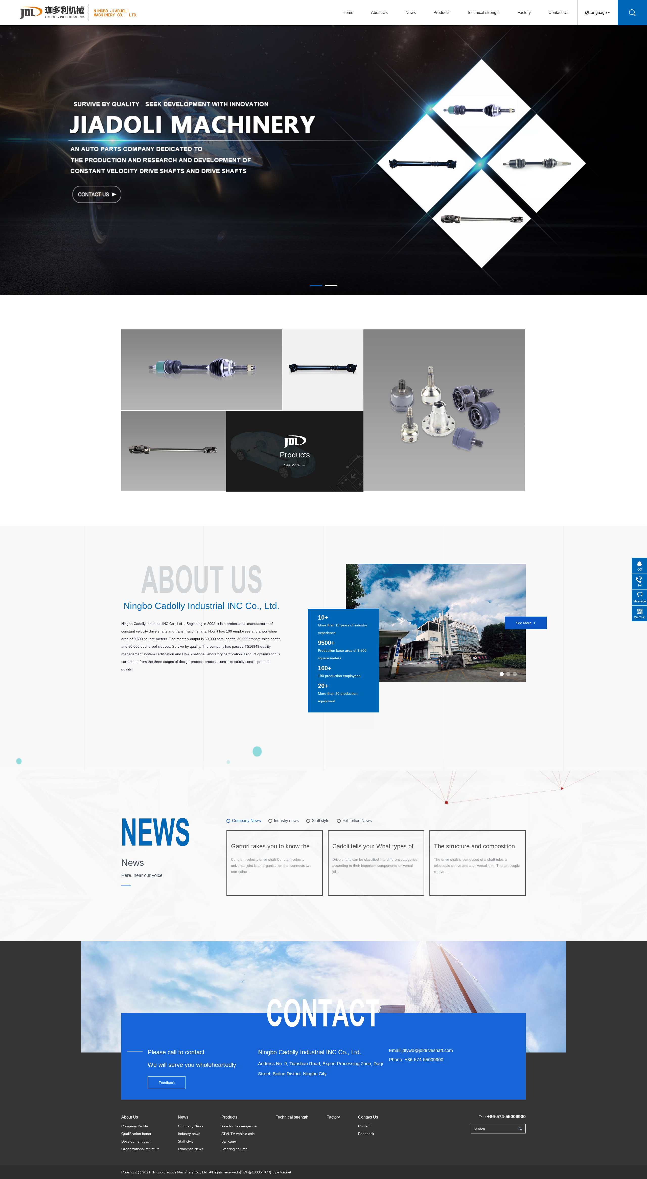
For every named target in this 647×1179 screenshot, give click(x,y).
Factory (524, 12)
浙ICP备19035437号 (255, 1172)
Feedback (167, 1083)
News (410, 12)
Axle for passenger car (239, 1126)
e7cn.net (284, 1172)
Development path (136, 1141)
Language (598, 12)
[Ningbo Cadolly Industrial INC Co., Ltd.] (81, 12)
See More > (526, 623)
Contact (364, 1126)
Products (441, 12)
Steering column (234, 1149)
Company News (190, 1126)
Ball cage (228, 1141)
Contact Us (558, 12)
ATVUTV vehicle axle (238, 1134)
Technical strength (483, 12)
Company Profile (134, 1126)
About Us (379, 12)
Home (347, 12)
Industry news (189, 1134)
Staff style (186, 1141)
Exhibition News (190, 1149)
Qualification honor (136, 1134)
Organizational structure (140, 1149)
